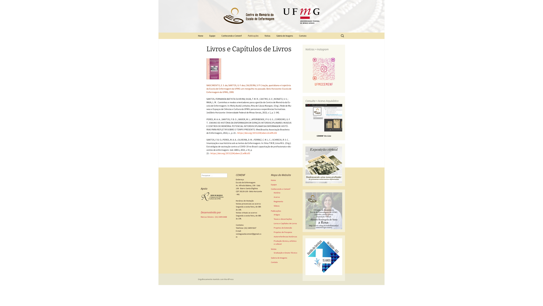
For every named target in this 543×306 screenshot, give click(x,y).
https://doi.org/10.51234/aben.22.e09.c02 (257, 132)
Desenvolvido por (211, 212)
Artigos (277, 214)
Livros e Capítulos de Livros (285, 223)
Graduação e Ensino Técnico (285, 252)
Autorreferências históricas (285, 236)
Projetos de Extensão (283, 228)
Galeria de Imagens (284, 35)
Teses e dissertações (283, 219)
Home (200, 35)
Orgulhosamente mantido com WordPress (216, 279)
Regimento (278, 201)
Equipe (212, 35)
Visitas (267, 35)
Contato (302, 35)
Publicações (253, 35)
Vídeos (277, 206)
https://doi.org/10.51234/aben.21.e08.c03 (230, 153)
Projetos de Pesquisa (283, 232)
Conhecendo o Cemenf (231, 35)
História (277, 192)
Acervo (277, 197)
